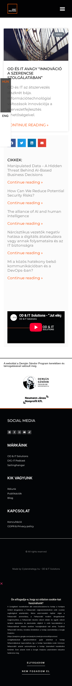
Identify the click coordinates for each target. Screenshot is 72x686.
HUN (5, 81)
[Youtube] (24, 432)
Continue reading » (28, 125)
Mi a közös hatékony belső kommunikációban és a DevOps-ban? (31, 266)
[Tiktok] (29, 432)
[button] (62, 9)
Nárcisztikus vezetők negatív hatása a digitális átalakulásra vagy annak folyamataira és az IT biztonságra (35, 239)
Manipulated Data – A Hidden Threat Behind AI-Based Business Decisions (34, 170)
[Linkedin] (9, 432)
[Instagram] (19, 432)
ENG (5, 116)
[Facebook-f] (14, 432)
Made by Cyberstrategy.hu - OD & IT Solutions (36, 568)
